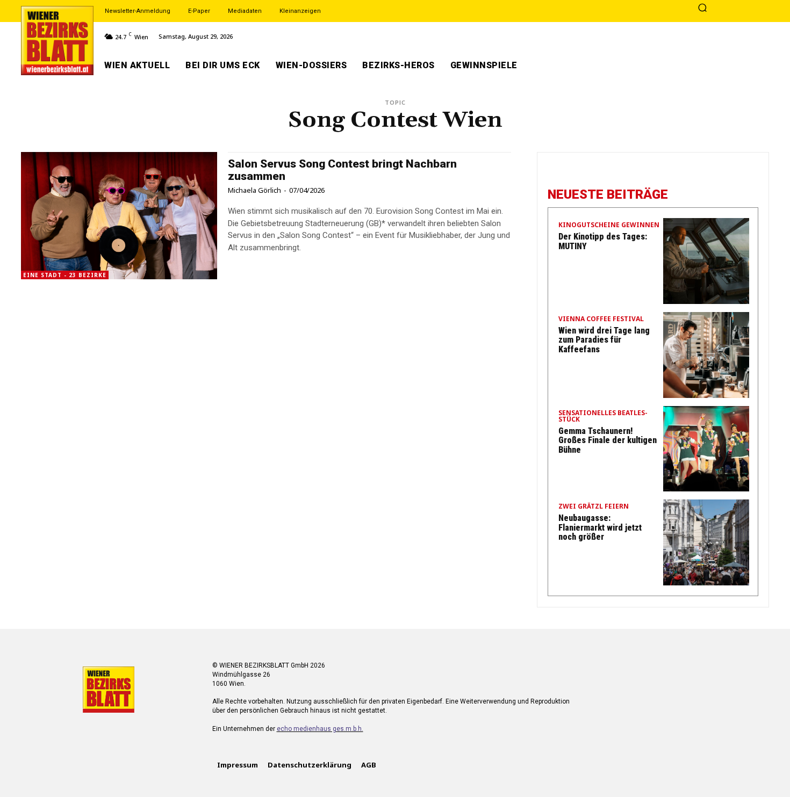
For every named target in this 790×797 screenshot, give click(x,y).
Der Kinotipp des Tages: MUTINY (602, 241)
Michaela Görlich (254, 190)
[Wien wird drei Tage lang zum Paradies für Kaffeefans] (706, 355)
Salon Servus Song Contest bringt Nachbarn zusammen (342, 170)
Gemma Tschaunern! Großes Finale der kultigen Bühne (607, 440)
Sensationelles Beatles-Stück (603, 417)
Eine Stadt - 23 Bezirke (64, 275)
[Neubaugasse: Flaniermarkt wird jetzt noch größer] (706, 542)
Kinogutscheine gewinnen (608, 225)
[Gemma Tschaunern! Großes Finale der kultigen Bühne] (706, 449)
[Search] (702, 8)
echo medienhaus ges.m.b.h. (320, 729)
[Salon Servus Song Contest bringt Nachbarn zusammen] (119, 215)
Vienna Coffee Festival (601, 319)
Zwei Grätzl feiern (593, 507)
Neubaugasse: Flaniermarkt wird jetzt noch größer (600, 527)
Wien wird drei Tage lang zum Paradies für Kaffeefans (604, 339)
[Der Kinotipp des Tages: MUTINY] (706, 261)
